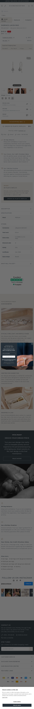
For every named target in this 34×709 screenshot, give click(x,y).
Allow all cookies (17, 705)
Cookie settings (17, 701)
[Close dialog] (32, 343)
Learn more (4, 697)
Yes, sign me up (9, 356)
